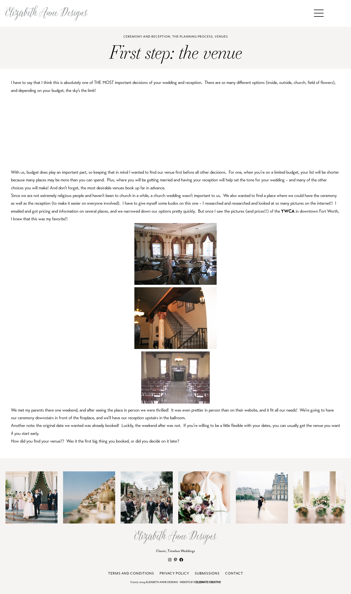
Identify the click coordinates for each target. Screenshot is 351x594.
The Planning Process (192, 36)
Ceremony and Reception (146, 36)
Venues (221, 36)
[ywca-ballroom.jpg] (175, 283)
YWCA (288, 211)
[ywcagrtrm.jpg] (175, 402)
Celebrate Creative (207, 582)
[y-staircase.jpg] (175, 347)
